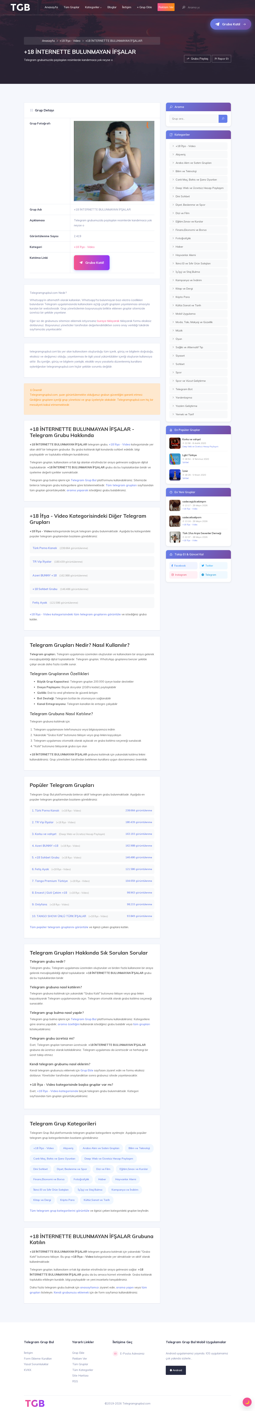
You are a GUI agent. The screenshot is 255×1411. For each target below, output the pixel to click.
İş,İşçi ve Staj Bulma (90, 1189)
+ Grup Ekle (144, 7)
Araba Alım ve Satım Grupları (101, 1148)
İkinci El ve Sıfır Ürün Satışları (51, 1189)
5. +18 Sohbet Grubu (46, 857)
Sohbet (185, 462)
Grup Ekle (86, 1070)
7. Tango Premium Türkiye (50, 881)
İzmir (185, 470)
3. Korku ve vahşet (44, 834)
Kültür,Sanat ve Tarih (97, 1200)
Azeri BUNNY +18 (44, 575)
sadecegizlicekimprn (194, 501)
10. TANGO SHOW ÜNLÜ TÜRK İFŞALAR (59, 916)
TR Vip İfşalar (42, 561)
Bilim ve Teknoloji (139, 1148)
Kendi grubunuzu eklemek (71, 1292)
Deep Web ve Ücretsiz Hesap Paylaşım (109, 1158)
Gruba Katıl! (94, 262)
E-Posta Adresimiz (132, 1353)
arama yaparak (77, 490)
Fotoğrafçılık (81, 1179)
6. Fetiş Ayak (41, 869)
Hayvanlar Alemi (125, 1179)
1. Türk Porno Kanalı (46, 810)
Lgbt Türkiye (189, 455)
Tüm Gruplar (71, 7)
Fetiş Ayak (40, 602)
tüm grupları (141, 1024)
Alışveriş (68, 1148)
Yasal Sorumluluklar (36, 1364)
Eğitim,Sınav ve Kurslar (134, 1169)
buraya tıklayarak (108, 321)
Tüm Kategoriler (82, 1370)
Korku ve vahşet (191, 439)
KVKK (27, 1370)
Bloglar (111, 7)
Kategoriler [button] (92, 7)
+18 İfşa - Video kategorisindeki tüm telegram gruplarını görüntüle (75, 614)
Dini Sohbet (40, 1169)
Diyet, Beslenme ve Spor (72, 1169)
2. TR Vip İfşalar (43, 822)
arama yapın (125, 1287)
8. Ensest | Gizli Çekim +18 (50, 892)
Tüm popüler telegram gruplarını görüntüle (59, 927)
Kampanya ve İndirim (125, 1189)
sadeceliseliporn (191, 517)
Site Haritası (80, 1375)
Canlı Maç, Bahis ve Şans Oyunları (54, 1158)
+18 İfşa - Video (70, 40)
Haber (102, 1179)
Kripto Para (67, 1200)
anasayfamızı (89, 1287)
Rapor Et (222, 58)
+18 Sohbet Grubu (45, 589)
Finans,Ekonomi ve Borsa (48, 1179)
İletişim (126, 7)
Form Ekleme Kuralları (38, 1358)
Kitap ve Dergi (42, 1200)
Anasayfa (51, 7)
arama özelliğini (69, 1024)
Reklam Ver (79, 1358)
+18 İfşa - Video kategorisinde (57, 1091)
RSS (75, 1381)
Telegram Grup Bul (84, 480)
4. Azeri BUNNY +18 (45, 845)
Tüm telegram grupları (121, 485)
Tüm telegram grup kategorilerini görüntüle (59, 1210)
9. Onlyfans (40, 904)
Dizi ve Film (103, 1169)
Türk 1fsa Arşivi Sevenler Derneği (201, 533)
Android (177, 1370)
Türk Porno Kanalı (45, 548)
